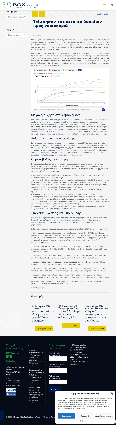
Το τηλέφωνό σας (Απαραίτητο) (56, 365)
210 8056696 (15, 383)
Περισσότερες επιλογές (104, 416)
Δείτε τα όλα (103, 14)
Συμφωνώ (66, 416)
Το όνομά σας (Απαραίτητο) (54, 354)
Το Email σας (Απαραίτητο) (54, 377)
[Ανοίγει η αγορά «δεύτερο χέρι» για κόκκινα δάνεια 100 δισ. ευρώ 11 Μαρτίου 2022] (2, 415)
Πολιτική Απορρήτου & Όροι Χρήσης (79, 363)
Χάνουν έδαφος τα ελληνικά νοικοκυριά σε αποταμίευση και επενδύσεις (96, 314)
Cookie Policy (84, 421)
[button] (111, 394)
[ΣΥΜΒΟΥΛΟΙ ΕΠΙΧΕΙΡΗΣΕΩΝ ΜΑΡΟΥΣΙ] (20, 5)
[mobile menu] (104, 5)
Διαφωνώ (85, 416)
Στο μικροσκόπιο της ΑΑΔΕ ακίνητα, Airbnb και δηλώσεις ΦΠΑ (69, 313)
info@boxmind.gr (13, 381)
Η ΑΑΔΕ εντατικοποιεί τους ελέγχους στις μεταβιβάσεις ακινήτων (43, 314)
